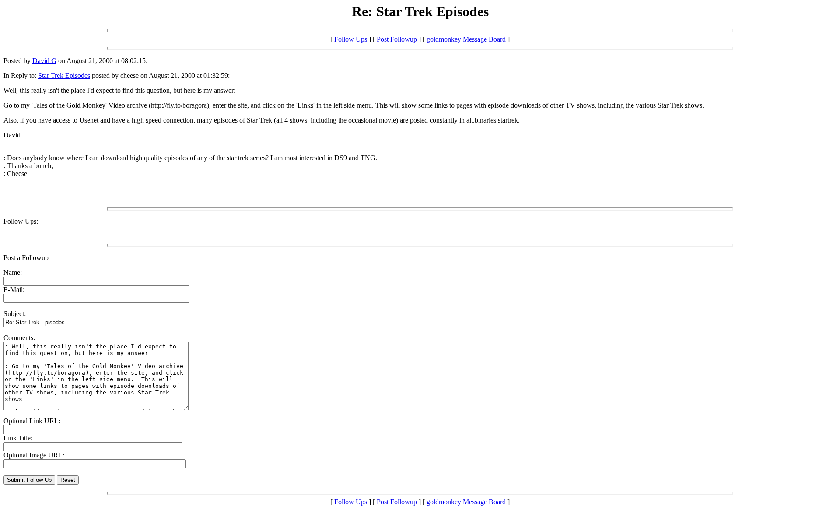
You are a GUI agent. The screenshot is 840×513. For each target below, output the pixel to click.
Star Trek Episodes (64, 75)
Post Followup (397, 39)
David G (44, 60)
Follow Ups (350, 39)
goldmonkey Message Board (466, 39)
